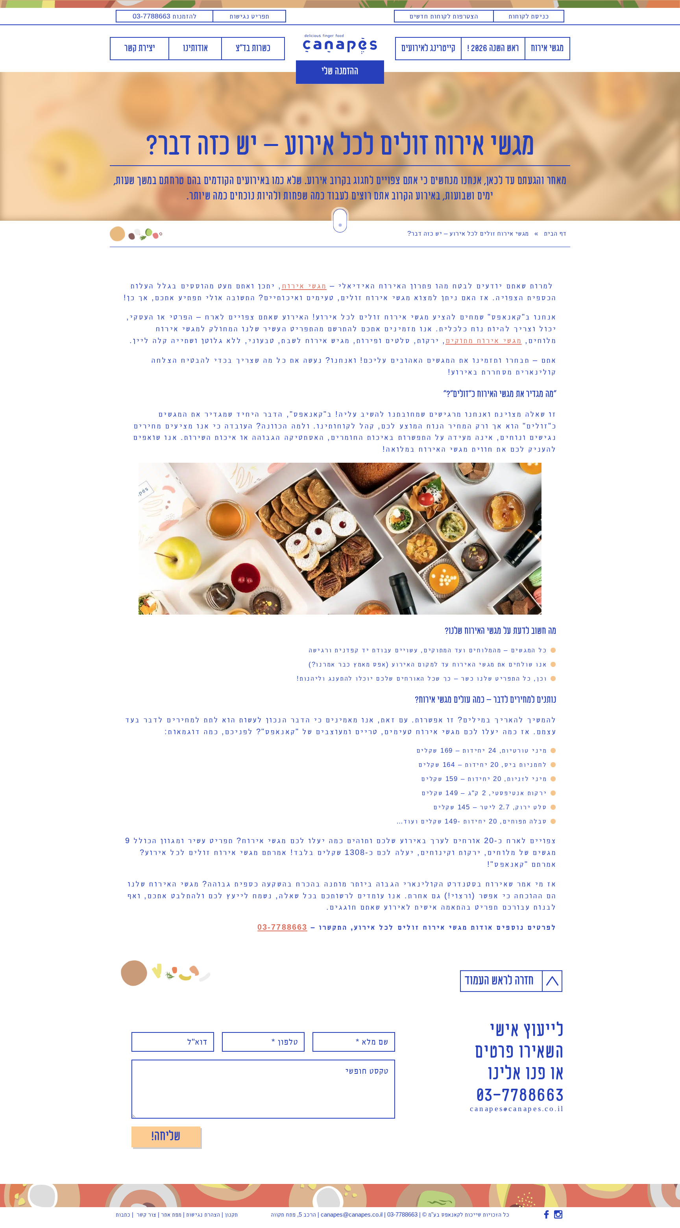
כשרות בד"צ (253, 48)
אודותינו (195, 48)
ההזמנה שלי (340, 72)
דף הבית (555, 233)
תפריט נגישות (249, 16)
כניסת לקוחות (528, 16)
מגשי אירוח (547, 48)
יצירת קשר (139, 48)
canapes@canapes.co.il (517, 1109)
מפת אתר (171, 1214)
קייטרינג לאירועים (428, 48)
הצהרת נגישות (203, 1214)
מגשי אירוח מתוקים (483, 340)
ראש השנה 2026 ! (493, 48)
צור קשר (146, 1214)
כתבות (123, 1214)
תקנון (231, 1214)
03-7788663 (282, 927)
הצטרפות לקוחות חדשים (443, 16)
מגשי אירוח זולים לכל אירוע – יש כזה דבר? (340, 146)
